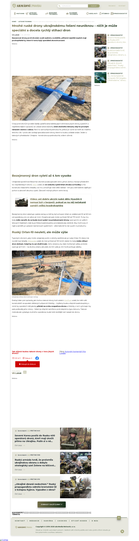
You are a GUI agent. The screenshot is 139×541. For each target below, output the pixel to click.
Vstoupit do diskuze (28, 364)
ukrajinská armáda (82, 512)
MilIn (35, 185)
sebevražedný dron (61, 512)
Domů (14, 21)
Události (93, 13)
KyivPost (67, 300)
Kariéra (48, 521)
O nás (95, 521)
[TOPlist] (4, 540)
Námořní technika (53, 13)
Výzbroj (105, 13)
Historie (20, 13)
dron (26, 512)
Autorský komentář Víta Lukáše (72, 352)
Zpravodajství (120, 13)
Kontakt (20, 521)
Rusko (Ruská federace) (47, 512)
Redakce (34, 521)
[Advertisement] (51, 60)
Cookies (62, 521)
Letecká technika (33, 13)
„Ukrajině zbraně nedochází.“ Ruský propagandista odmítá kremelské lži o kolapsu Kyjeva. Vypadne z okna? (36, 487)
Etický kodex (79, 521)
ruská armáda (34, 512)
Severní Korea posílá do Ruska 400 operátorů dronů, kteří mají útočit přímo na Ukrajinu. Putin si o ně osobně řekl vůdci (117, 43)
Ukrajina (72, 512)
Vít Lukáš (15, 35)
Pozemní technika (73, 13)
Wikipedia (32, 241)
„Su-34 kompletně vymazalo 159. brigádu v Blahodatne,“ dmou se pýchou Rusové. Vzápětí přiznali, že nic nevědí (116, 81)
